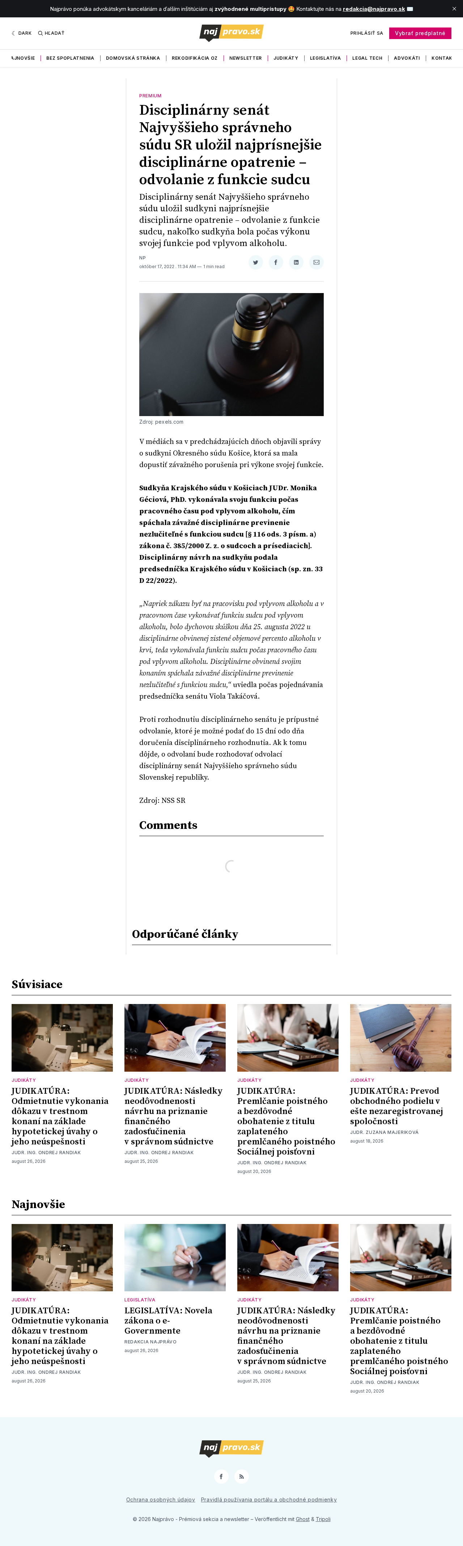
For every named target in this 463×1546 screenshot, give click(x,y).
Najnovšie (21, 58)
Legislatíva (325, 58)
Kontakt (444, 58)
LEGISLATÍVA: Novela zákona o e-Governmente (168, 1321)
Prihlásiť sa (367, 33)
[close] (454, 8)
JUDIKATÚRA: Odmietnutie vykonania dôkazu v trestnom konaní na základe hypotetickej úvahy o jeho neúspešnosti (60, 1116)
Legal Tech (367, 58)
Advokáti (407, 58)
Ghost (303, 1519)
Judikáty (285, 58)
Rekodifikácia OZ (195, 58)
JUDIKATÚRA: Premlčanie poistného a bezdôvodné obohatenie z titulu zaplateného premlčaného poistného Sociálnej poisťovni (286, 1121)
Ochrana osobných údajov (160, 1499)
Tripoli (323, 1519)
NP (142, 258)
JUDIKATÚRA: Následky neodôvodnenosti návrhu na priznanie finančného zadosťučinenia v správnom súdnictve (173, 1116)
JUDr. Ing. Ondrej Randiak (46, 1152)
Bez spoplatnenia (70, 58)
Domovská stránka (133, 58)
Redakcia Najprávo (150, 1341)
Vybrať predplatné (420, 33)
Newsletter (245, 58)
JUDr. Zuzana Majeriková (384, 1132)
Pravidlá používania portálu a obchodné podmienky (269, 1499)
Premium (150, 95)
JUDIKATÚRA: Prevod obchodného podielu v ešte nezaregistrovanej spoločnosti (396, 1106)
